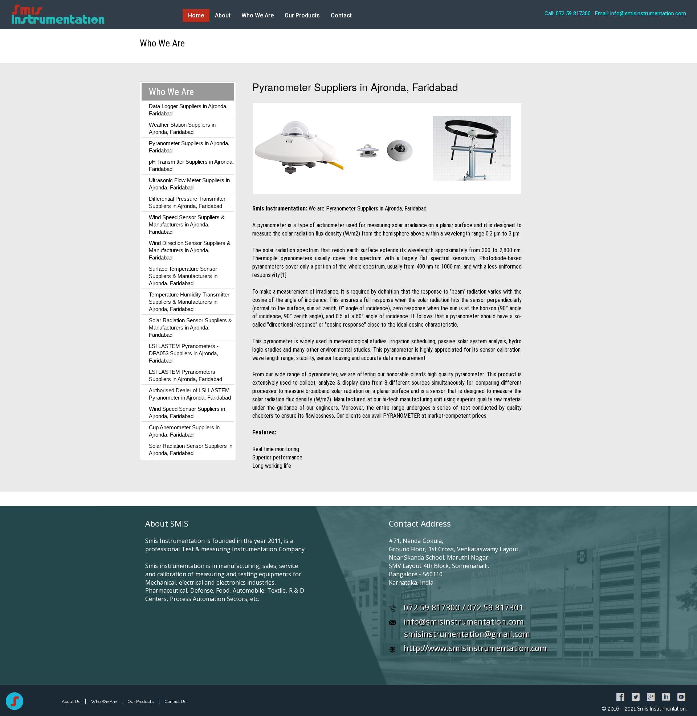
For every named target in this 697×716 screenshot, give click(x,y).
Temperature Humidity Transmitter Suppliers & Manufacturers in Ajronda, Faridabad (189, 301)
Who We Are (257, 15)
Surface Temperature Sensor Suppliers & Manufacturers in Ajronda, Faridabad (183, 276)
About (223, 15)
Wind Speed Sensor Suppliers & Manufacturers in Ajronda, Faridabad (187, 224)
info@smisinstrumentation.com (464, 621)
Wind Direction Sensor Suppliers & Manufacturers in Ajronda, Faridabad (190, 250)
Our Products (302, 15)
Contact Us (175, 701)
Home (196, 15)
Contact (341, 15)
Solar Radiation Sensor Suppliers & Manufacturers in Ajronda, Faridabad (190, 327)
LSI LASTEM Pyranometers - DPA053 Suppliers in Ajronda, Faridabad (184, 353)
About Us (71, 701)
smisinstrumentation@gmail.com (467, 633)
